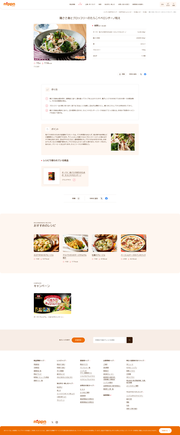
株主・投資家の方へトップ (135, 360)
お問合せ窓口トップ (87, 385)
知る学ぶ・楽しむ (110, 4)
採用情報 (106, 395)
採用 (100, 4)
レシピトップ (61, 360)
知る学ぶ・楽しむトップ (65, 383)
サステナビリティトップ (134, 392)
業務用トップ (85, 360)
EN (162, 4)
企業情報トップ (108, 360)
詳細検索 (78, 340)
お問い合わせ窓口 (123, 4)
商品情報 (72, 4)
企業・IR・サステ (90, 4)
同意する (165, 430)
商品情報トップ (39, 360)
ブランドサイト (66, 180)
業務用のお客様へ (138, 4)
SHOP (168, 5)
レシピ (80, 4)
